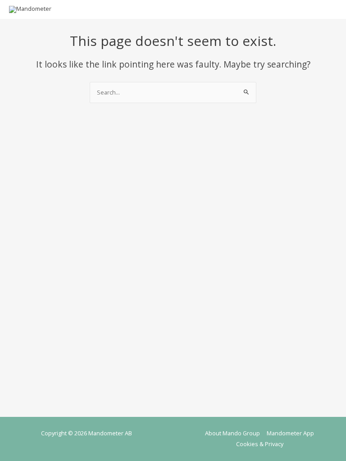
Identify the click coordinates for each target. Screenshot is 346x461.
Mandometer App (290, 433)
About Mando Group (232, 433)
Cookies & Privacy (259, 444)
